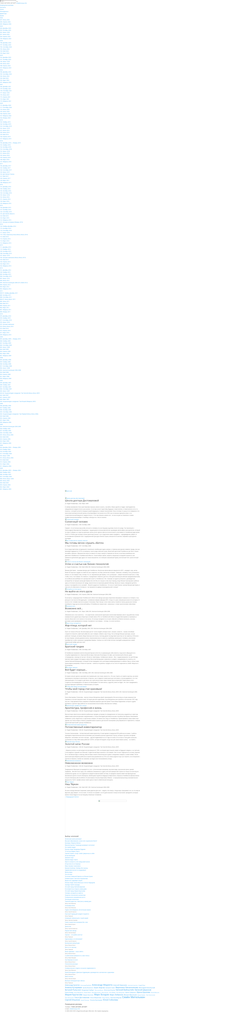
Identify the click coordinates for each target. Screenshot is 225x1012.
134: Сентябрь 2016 (6, 193)
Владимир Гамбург (88, 990)
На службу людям (70, 847)
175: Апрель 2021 (5, 97)
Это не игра (68, 874)
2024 (1, 40)
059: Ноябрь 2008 (5, 362)
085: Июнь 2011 (4, 301)
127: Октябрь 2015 (5, 209)
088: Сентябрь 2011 (6, 297)
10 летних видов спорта (72, 851)
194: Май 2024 (4, 51)
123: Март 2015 (4, 218)
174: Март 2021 (4, 99)
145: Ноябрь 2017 (5, 168)
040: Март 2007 (4, 399)
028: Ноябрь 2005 (5, 428)
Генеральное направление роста (75, 897)
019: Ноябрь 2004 (5, 449)
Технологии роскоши (71, 964)
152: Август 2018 (5, 151)
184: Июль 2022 (4, 76)
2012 (1, 268)
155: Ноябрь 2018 (5, 145)
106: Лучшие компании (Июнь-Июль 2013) (13, 257)
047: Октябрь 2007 (5, 387)
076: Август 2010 (5, 322)
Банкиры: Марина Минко (73, 843)
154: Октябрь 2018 (5, 147)
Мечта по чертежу (70, 947)
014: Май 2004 (4, 460)
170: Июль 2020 (4, 109)
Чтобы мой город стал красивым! (83, 688)
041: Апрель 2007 (5, 397)
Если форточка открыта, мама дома (75, 889)
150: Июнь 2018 (4, 155)
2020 (1, 103)
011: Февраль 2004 (5, 466)
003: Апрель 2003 (5, 485)
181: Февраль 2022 (5, 82)
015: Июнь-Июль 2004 (6, 458)
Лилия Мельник (155, 992)
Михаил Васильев (130, 995)
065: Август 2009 (5, 347)
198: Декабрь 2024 (5, 43)
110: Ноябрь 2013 (5, 249)
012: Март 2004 (4, 464)
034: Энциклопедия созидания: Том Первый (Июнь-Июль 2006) (19, 414)
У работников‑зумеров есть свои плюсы (77, 955)
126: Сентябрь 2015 (6, 212)
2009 (1, 337)
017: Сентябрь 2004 (6, 453)
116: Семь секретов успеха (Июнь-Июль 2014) (14, 234)
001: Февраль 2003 (5, 489)
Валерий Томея (110, 988)
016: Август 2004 (5, 455)
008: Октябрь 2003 (5, 474)
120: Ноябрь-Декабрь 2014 (8, 226)
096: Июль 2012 (4, 280)
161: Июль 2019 (4, 130)
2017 (1, 163)
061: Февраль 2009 (5, 355)
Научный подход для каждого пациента (77, 914)
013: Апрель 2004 (5, 462)
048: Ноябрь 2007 (5, 385)
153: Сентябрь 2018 (6, 149)
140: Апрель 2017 (5, 178)
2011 (1, 291)
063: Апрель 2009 (5, 351)
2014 (1, 224)
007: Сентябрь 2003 (6, 476)
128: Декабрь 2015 (5, 207)
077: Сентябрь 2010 (6, 320)
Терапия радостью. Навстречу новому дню (78, 901)
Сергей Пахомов (85, 1000)
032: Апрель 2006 (5, 418)
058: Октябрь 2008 (5, 364)
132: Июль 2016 (4, 197)
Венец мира (68, 872)
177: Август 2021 (5, 93)
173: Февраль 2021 (5, 101)
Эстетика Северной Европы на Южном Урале (79, 876)
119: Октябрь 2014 (5, 228)
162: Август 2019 (5, 128)
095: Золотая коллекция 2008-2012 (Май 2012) (14, 282)
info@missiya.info (74, 1009)
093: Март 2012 (4, 287)
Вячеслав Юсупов (109, 990)
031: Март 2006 (4, 420)
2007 (1, 380)
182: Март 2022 (4, 80)
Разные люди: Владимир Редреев (75, 849)
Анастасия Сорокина (133, 985)
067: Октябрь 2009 (5, 343)
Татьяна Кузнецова (96, 1000)
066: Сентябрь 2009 (6, 345)
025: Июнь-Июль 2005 (6, 435)
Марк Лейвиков (116, 995)
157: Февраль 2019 (5, 139)
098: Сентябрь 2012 (6, 276)
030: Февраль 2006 (5, 422)
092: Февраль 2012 (5, 289)
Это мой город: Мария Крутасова (75, 891)
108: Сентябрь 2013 (6, 253)
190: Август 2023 (5, 61)
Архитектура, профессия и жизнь (83, 707)
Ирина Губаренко (130, 992)
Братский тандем (74, 646)
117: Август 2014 (5, 232)
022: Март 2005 (4, 441)
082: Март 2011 (4, 307)
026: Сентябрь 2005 (6, 433)
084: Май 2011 (4, 303)
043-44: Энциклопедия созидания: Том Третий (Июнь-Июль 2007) (20, 393)
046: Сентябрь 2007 (6, 389)
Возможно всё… (74, 608)
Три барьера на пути (71, 960)
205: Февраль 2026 (5, 24)
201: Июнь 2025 (4, 34)
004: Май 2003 (4, 483)
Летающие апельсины (72, 899)
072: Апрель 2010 (5, 330)
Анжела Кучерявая (73, 987)
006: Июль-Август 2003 (7, 478)
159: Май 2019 (4, 134)
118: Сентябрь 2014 (6, 230)
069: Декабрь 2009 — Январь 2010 (10, 339)
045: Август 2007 (5, 391)
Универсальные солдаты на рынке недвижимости (80, 968)
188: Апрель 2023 (5, 66)
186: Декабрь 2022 (5, 72)
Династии (68, 926)
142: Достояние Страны (7, 174)
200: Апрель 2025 (5, 36)
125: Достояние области (7, 214)
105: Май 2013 (4, 259)
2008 (1, 357)
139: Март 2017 (4, 180)
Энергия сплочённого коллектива (75, 895)
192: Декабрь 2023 (5, 57)
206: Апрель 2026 (5, 22)
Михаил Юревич (141, 995)
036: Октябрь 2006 (5, 410)
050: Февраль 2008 (5, 378)
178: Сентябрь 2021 (6, 90)
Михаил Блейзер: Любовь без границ (76, 868)
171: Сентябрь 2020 (6, 107)
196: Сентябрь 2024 (6, 47)
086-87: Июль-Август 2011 (8, 299)
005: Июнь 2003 (4, 480)
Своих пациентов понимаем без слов (76, 922)
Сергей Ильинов (72, 1000)
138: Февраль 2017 (5, 182)
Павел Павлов (105, 997)
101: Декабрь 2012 (5, 270)
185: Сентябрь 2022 (6, 74)
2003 (1, 468)
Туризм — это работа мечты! (73, 935)
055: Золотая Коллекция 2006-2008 (10, 370)
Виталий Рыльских (73, 990)
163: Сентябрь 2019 (6, 126)
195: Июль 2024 (4, 49)
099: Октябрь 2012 (5, 274)
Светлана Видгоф (115, 997)
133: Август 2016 (5, 195)
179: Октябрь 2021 (5, 88)
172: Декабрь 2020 (5, 105)
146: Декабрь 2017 (5, 166)
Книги (2, 9)
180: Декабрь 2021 (5, 86)
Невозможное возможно (79, 763)
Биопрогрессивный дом (72, 943)
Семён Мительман (133, 997)
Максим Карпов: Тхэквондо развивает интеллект (80, 845)
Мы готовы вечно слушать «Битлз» (84, 542)
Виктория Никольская (147, 988)
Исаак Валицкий (70, 855)
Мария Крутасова (73, 995)
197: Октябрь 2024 (5, 45)
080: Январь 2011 (5, 312)
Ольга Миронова (95, 997)
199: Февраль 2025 (5, 38)
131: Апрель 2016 (5, 199)
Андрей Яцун (141, 985)
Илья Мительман (96, 992)
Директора (3, 13)
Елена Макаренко (78, 992)
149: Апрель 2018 (5, 157)
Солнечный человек (76, 521)
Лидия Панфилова (72, 503)
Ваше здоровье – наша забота (74, 951)
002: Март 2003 (4, 487)
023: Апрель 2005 (5, 439)
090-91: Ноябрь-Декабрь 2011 (9, 293)
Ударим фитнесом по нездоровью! (75, 870)
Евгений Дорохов (143, 990)
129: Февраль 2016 (5, 203)
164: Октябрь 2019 (5, 124)
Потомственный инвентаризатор (83, 727)
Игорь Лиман (87, 992)
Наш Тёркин (71, 784)
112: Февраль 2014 (5, 243)
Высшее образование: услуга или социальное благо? (81, 841)
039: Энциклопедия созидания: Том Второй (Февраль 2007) (18, 401)
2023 (1, 55)
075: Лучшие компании (7, 324)
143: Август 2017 (5, 172)
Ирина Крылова (143, 992)
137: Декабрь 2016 (5, 186)
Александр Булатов (72, 985)
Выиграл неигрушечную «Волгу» (75, 981)
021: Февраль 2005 (5, 443)
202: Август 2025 (5, 32)
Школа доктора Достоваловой (82, 500)
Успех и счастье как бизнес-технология (87, 564)
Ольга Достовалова (81, 997)
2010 (1, 314)
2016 (1, 184)
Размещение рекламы (6, 5)
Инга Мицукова (120, 992)
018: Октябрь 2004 (5, 451)
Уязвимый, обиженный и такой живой (76, 918)
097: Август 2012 (5, 278)
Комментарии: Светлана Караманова (76, 878)
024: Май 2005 (4, 437)
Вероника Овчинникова (127, 987)
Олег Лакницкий (69, 997)
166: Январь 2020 (5, 118)
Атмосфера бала (70, 905)
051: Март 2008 (4, 376)
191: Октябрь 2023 (5, 59)
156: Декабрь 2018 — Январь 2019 (10, 143)
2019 (1, 120)
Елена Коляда (69, 992)
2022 (1, 70)
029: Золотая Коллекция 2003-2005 (10, 426)
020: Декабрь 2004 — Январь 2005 (10, 447)
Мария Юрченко (88, 995)
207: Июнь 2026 (4, 20)
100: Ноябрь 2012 (5, 272)
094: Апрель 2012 (5, 285)
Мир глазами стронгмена (73, 866)
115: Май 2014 (4, 236)
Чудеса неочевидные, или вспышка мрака (78, 910)
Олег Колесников (150, 995)
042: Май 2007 (4, 395)
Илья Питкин (105, 992)
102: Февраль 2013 (5, 266)
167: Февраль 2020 (5, 116)
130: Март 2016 (4, 201)
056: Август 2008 (5, 368)
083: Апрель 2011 (5, 305)
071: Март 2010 (4, 332)
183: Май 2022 (4, 78)
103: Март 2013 (4, 264)
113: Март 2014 (4, 241)
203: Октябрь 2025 (5, 30)
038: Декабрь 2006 (5, 405)
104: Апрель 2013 (5, 262)
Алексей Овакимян (120, 985)
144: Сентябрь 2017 (6, 170)
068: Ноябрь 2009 (5, 341)
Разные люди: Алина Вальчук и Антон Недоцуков (80, 882)
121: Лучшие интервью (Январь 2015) (11, 222)
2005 (1, 424)
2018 (1, 141)
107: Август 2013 (5, 255)
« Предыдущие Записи (72, 797)
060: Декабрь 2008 (5, 360)
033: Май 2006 (4, 416)
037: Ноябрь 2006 (5, 408)
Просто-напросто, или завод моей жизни (77, 862)
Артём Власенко (88, 988)
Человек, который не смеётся (74, 893)
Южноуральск (4, 11)
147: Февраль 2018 (5, 161)
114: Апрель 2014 (5, 239)
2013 (1, 245)
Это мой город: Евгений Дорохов (75, 887)
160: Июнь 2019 (4, 132)
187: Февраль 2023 (5, 68)
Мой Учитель (69, 976)
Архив (2, 15)
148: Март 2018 (4, 159)
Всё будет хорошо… (76, 669)
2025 (1, 26)
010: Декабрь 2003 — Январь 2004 (10, 470)
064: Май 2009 (4, 349)
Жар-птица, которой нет (78, 625)
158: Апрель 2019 (5, 136)
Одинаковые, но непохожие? (73, 939)
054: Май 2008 (4, 372)
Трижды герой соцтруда (72, 885)
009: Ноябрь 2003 (5, 472)
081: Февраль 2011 (5, 309)
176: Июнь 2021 (4, 95)
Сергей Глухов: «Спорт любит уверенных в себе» (80, 853)
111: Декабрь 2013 (5, 247)
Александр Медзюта (102, 985)
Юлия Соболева (110, 1000)
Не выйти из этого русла (78, 591)
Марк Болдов (101, 995)
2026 (1, 18)
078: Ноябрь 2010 (5, 318)
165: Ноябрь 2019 (5, 122)
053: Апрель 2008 (5, 374)
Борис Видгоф (99, 987)
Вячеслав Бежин (99, 990)
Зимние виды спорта (71, 859)
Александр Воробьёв (85, 985)
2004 (1, 445)
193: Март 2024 (4, 53)
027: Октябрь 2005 (5, 430)
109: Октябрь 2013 (5, 251)
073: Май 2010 (4, 328)
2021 (1, 84)
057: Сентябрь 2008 (6, 366)
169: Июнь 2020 (4, 111)
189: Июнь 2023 (4, 63)
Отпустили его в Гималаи (72, 864)
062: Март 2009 (4, 353)
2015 (1, 205)
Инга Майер (112, 992)
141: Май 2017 (4, 176)
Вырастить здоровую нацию (73, 880)
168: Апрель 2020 (5, 113)
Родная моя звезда (70, 930)
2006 (1, 403)
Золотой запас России (77, 744)
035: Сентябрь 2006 (6, 412)
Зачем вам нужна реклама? (73, 839)
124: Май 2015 (4, 216)
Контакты (3, 7)
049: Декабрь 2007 (5, 382)
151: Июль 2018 (4, 153)
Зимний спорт (69, 857)
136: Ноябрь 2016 (5, 189)
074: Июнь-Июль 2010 (6, 326)
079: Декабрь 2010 (5, 316)
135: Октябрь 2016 (5, 191)
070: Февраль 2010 (5, 335)
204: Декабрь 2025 (5, 28)
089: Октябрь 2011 (5, 295)
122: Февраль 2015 (5, 220)
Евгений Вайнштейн (125, 990)
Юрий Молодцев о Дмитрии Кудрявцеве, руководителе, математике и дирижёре (89, 972)
